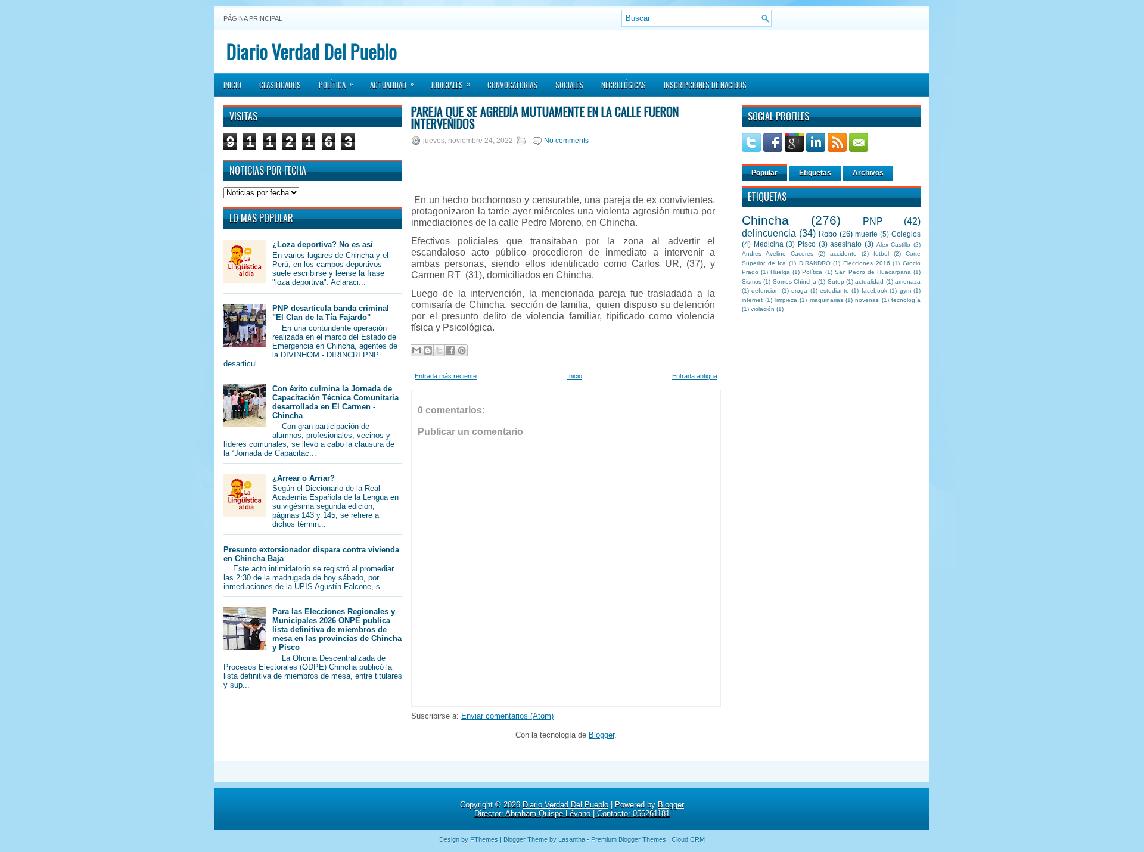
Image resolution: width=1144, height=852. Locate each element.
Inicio (232, 85)
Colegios (906, 234)
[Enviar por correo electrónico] (416, 350)
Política (336, 84)
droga (799, 290)
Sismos (751, 281)
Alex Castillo (893, 244)
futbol (881, 253)
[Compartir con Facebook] (450, 350)
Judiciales (451, 84)
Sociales (569, 85)
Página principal (252, 18)
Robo (828, 233)
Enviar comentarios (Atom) (507, 715)
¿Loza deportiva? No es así (322, 244)
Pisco (807, 244)
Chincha (765, 220)
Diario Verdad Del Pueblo (311, 51)
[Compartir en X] (439, 350)
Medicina (769, 244)
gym (905, 290)
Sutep (836, 281)
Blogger (601, 734)
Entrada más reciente (446, 376)
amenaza (908, 281)
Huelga (780, 272)
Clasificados (280, 85)
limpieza (786, 300)
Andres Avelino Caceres (777, 253)
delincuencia (769, 233)
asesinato (846, 244)
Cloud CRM (688, 839)
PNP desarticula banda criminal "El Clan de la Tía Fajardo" (330, 313)
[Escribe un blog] (428, 350)
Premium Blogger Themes (628, 839)
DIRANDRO (815, 263)
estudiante (834, 290)
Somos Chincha (794, 281)
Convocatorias (512, 85)
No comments (566, 140)
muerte (866, 234)
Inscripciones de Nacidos (705, 85)
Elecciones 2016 (866, 263)
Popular (764, 173)
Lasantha (571, 839)
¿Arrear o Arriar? (303, 478)
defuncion (765, 290)
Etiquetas (815, 173)
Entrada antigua (694, 376)
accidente (843, 253)
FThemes (484, 839)
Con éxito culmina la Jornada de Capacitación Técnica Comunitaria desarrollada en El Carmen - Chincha (335, 402)
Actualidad (392, 84)
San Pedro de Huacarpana (873, 272)
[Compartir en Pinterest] (462, 350)
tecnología (906, 300)
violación (763, 309)
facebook (874, 290)
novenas (867, 300)
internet (752, 300)
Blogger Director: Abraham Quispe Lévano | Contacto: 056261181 (579, 809)
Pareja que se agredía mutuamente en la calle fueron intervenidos (545, 117)
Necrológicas (623, 85)
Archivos (868, 173)
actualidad (869, 281)
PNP (873, 221)
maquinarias (826, 300)
